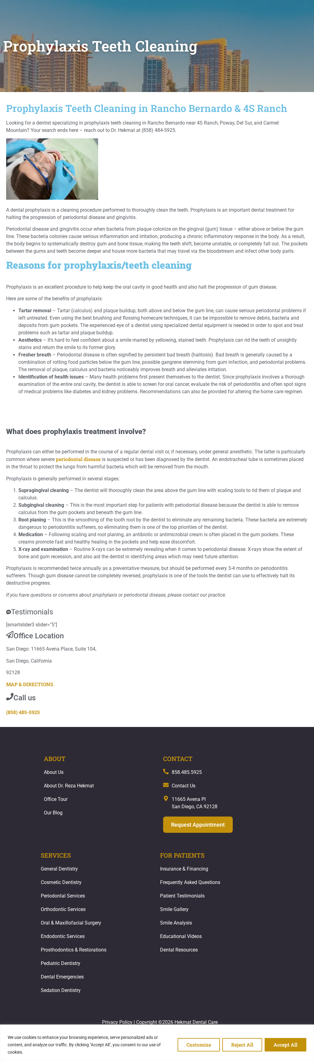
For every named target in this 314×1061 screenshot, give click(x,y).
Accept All (285, 1044)
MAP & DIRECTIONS (29, 684)
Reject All (242, 1044)
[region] (157, 1042)
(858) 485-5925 (23, 712)
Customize (198, 1044)
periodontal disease (78, 459)
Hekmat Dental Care (196, 1022)
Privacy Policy (117, 1022)
